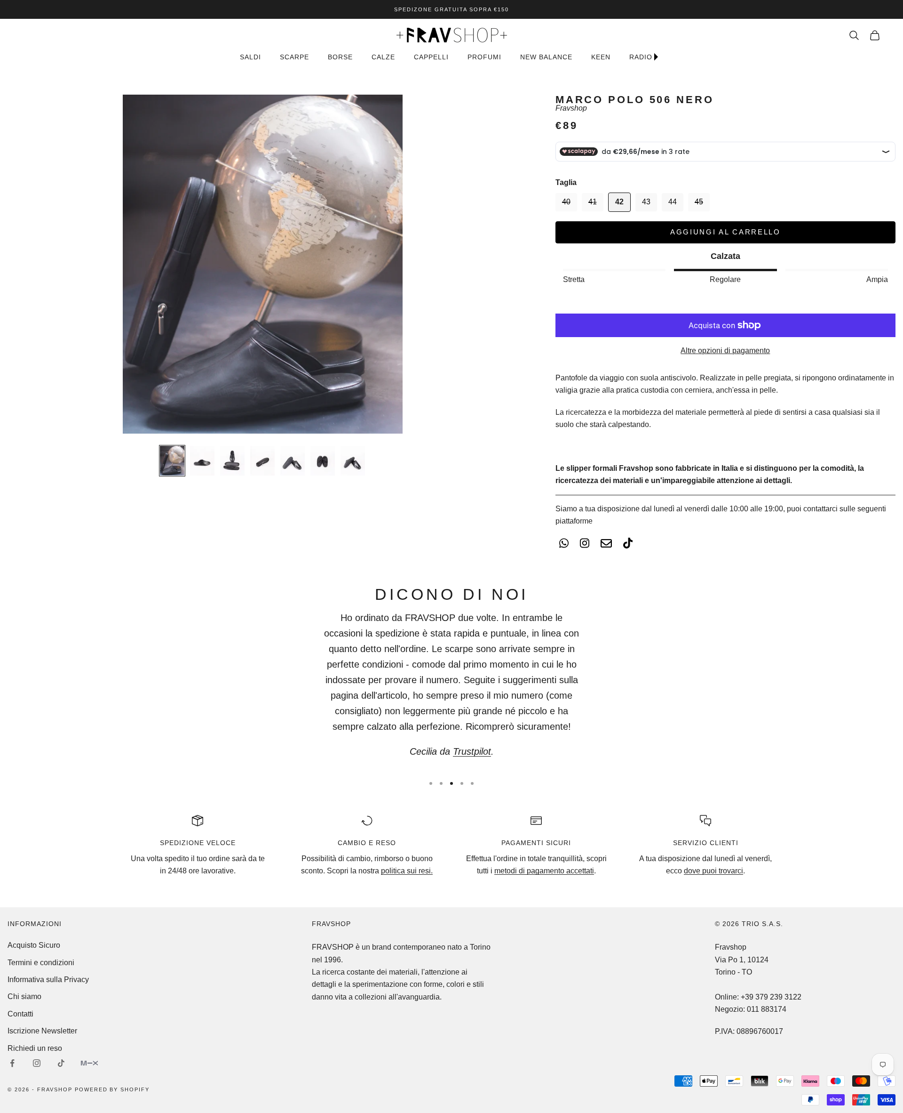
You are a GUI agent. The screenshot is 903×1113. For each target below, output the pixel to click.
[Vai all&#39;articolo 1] (172, 460)
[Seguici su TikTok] (61, 1063)
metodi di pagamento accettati (544, 871)
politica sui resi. (407, 871)
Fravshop (571, 108)
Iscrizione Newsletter (42, 1031)
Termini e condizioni (41, 963)
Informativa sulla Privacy (48, 980)
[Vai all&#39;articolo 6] (322, 460)
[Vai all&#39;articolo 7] (353, 460)
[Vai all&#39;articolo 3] (232, 460)
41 (592, 202)
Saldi (250, 57)
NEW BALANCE (546, 57)
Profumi (484, 57)
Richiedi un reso (35, 1048)
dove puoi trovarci (713, 871)
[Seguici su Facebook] (12, 1063)
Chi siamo (24, 996)
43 (646, 202)
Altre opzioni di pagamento (725, 351)
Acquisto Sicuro (34, 945)
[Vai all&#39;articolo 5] (292, 460)
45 (699, 202)
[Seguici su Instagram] (36, 1063)
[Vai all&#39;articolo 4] (262, 460)
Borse (340, 57)
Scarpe (294, 57)
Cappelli (431, 57)
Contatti (20, 1014)
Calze (383, 57)
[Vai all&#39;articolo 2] (202, 460)
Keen (600, 57)
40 (566, 202)
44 (672, 202)
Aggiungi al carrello (725, 232)
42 (619, 202)
